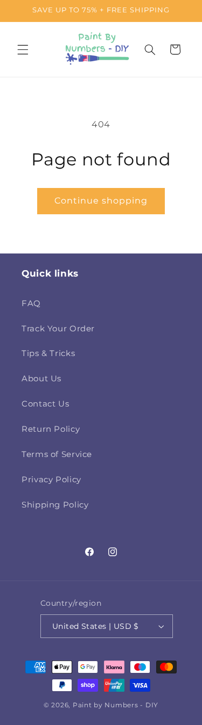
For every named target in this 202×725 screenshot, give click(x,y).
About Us (41, 378)
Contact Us (45, 404)
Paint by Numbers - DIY (115, 705)
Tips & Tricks (48, 353)
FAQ (31, 303)
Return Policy (51, 429)
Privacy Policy (51, 479)
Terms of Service (57, 454)
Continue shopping (101, 200)
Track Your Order (58, 329)
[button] (22, 49)
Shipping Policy (55, 505)
